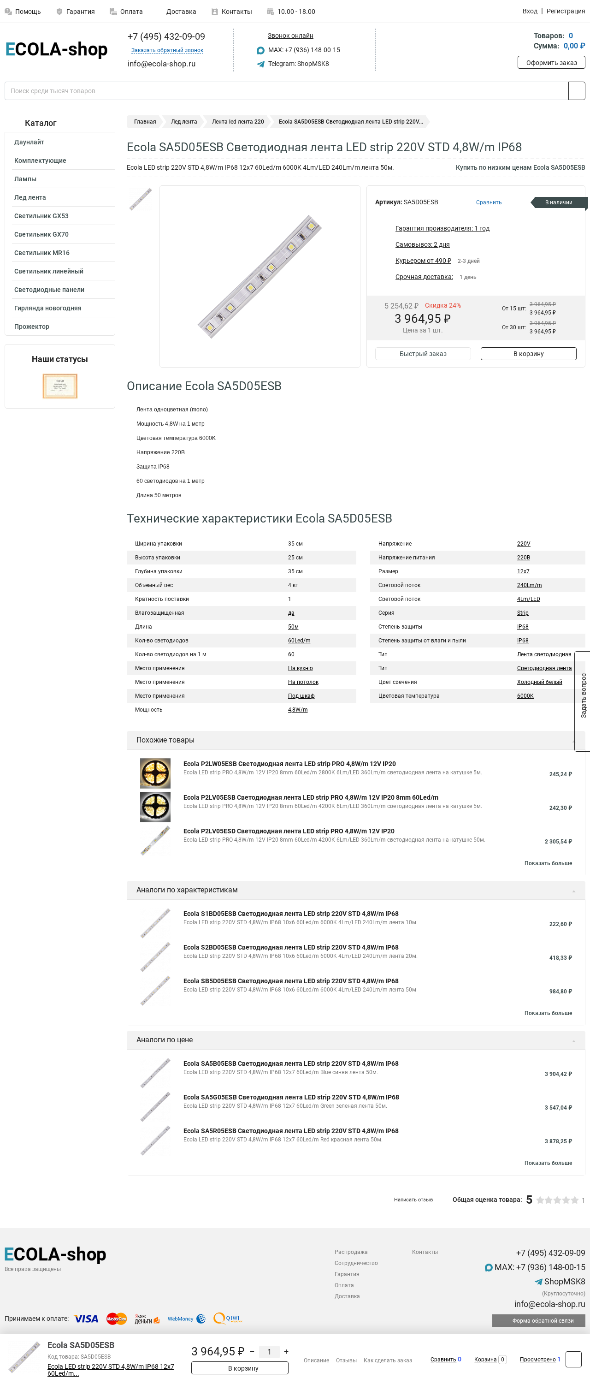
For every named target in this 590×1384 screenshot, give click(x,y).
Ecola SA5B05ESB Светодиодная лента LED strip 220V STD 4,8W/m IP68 (291, 1063)
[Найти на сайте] (576, 91)
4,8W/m (298, 710)
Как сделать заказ (388, 1360)
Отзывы (346, 1360)
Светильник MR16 (42, 252)
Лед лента (30, 197)
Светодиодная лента (544, 668)
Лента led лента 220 (238, 122)
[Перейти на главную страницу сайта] (56, 50)
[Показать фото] (140, 199)
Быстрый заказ (423, 353)
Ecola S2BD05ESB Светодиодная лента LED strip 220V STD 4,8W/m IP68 (291, 947)
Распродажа (351, 1252)
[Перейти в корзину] (524, 41)
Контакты (237, 11)
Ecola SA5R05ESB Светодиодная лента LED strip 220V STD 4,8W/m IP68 (291, 1131)
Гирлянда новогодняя (48, 308)
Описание (316, 1360)
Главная (145, 122)
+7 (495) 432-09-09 (165, 36)
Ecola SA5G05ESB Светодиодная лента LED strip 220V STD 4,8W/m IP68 (291, 1097)
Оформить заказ (551, 62)
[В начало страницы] (574, 1359)
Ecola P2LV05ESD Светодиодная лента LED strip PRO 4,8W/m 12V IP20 (289, 831)
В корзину (528, 353)
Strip (523, 613)
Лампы (25, 179)
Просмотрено (538, 1359)
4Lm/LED (528, 599)
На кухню (300, 668)
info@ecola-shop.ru (549, 1304)
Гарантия (80, 11)
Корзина (485, 1359)
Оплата (131, 11)
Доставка (180, 11)
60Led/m (299, 640)
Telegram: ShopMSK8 (298, 63)
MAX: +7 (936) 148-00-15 (303, 49)
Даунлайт (29, 142)
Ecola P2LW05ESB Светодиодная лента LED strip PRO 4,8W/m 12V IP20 (289, 763)
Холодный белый (539, 682)
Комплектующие (40, 160)
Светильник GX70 (41, 234)
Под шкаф (301, 696)
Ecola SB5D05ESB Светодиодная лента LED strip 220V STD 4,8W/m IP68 (291, 981)
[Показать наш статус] (60, 386)
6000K (525, 696)
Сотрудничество (356, 1263)
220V (524, 544)
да (291, 613)
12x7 (523, 571)
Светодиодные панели (49, 289)
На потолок (303, 682)
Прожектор (31, 326)
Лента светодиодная (544, 654)
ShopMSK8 (564, 1281)
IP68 (523, 627)
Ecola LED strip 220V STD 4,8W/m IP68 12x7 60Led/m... (110, 1370)
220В (523, 557)
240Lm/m (529, 585)
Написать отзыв (413, 1200)
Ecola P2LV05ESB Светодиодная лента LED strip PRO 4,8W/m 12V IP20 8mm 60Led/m (310, 797)
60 (291, 654)
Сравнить (443, 1359)
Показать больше (548, 863)
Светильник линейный (48, 271)
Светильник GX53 (41, 216)
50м (293, 627)
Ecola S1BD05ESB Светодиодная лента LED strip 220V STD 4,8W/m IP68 (291, 913)
